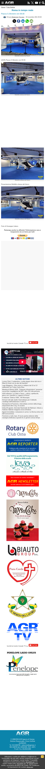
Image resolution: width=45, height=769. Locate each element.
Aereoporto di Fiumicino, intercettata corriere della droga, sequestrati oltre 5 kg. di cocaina (22, 404)
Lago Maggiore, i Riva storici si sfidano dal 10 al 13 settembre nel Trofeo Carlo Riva (19, 386)
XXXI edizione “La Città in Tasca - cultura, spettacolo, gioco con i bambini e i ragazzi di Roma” (20, 394)
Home (3, 7)
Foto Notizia (11, 7)
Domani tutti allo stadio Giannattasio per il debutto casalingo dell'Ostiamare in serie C (19, 400)
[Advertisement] (22, 122)
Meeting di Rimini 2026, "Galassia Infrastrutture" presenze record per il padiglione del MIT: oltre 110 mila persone (22, 390)
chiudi (31, 763)
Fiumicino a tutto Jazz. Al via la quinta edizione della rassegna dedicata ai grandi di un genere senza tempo (21, 417)
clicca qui (30, 767)
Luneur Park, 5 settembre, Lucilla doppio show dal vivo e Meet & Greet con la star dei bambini (21, 382)
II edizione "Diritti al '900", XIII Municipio (15, 397)
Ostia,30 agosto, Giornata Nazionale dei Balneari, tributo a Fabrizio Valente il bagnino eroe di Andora (22, 408)
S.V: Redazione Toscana (16, 17)
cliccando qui (30, 762)
